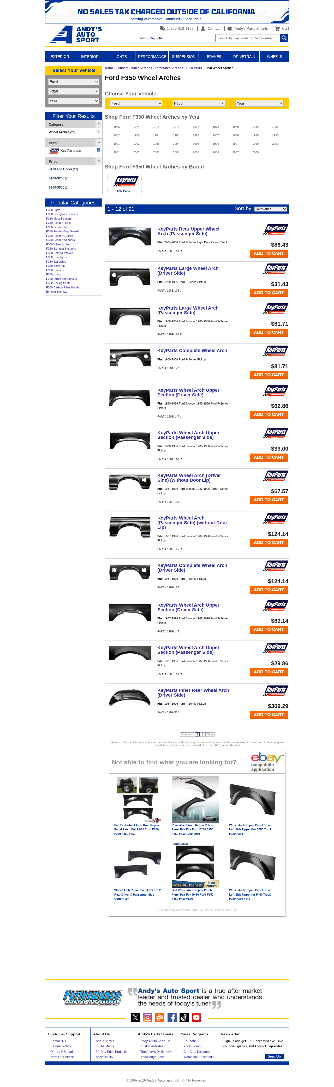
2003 (156, 152)
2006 (216, 152)
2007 (235, 152)
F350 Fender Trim (57, 227)
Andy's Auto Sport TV (155, 1041)
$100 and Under (63, 169)
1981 (275, 126)
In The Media (105, 1046)
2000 (275, 143)
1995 (196, 143)
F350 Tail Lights (56, 261)
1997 (235, 143)
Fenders (122, 68)
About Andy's (105, 1041)
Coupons (189, 1041)
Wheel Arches (141, 68)
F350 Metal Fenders (59, 218)
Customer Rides (151, 1046)
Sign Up (274, 1056)
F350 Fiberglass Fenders (62, 214)
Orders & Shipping (63, 1052)
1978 (216, 126)
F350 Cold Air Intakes (59, 253)
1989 (255, 135)
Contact (214, 28)
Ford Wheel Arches (169, 68)
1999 (255, 143)
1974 (136, 126)
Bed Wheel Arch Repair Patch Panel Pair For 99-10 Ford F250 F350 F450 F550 (192, 894)
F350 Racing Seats (58, 283)
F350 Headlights (56, 257)
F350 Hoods (54, 274)
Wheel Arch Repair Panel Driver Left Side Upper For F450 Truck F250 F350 (250, 829)
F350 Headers (55, 270)
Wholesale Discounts (198, 1057)
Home (109, 68)
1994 (176, 143)
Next (210, 734)
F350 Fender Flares (58, 222)
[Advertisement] (73, 378)
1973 (117, 126)
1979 (235, 126)
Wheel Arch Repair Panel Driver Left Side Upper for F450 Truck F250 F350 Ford (250, 894)
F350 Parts (53, 210)
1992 (136, 143)
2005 (196, 152)
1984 (156, 135)
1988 (235, 135)
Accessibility (104, 1057)
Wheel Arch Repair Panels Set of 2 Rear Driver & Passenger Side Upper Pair (137, 894)
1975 (156, 126)
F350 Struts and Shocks (61, 278)
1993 (156, 143)
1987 (216, 135)
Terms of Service (62, 1057)
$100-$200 (59, 178)
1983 (136, 135)
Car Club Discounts (197, 1052)
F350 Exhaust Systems (61, 248)
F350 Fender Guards (59, 235)
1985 (176, 135)
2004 (176, 152)
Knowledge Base (152, 1057)
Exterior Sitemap (56, 291)
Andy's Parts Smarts (250, 28)
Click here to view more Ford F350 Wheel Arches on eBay (197, 909)
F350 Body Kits (55, 265)
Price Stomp (192, 1046)
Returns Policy (60, 1046)
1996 (216, 143)
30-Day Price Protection (112, 1052)
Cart (284, 28)
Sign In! (157, 38)
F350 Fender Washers (60, 239)
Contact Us (58, 1041)
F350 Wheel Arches (58, 244)
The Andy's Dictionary (155, 1052)
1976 (176, 126)
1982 (117, 135)
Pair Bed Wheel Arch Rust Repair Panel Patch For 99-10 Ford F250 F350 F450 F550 (136, 829)
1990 (275, 135)
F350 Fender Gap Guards (62, 231)
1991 (117, 143)
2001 (117, 152)
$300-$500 (59, 187)
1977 (196, 126)
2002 (136, 152)
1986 (196, 135)
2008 (255, 152)
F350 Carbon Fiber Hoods (62, 287)
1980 (255, 126)
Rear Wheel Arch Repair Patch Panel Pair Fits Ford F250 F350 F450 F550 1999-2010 (192, 829)
